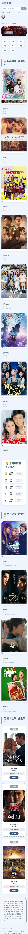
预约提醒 (14, 777)
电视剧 (8, 12)
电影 (2, 12)
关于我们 (3, 931)
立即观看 (8, 32)
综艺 (14, 12)
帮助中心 (10, 931)
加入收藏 (7, 933)
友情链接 (16, 931)
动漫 (19, 12)
